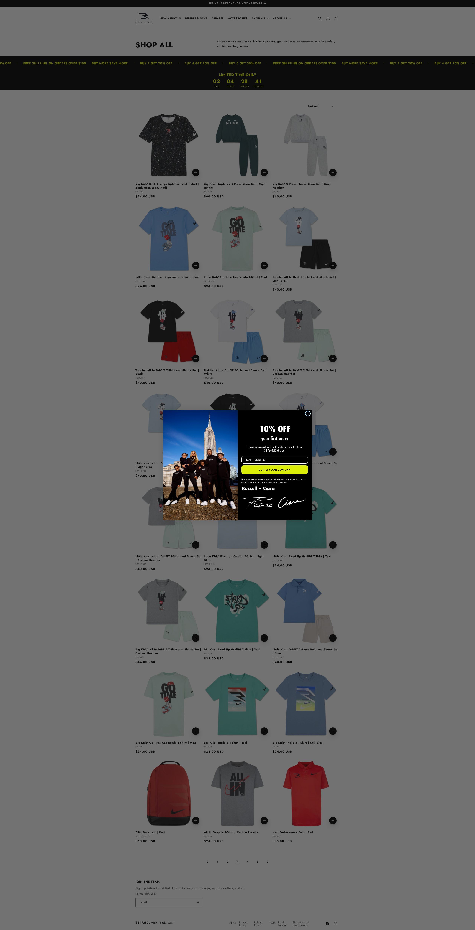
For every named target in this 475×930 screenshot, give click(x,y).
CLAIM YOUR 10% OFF (275, 469)
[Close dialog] (308, 413)
